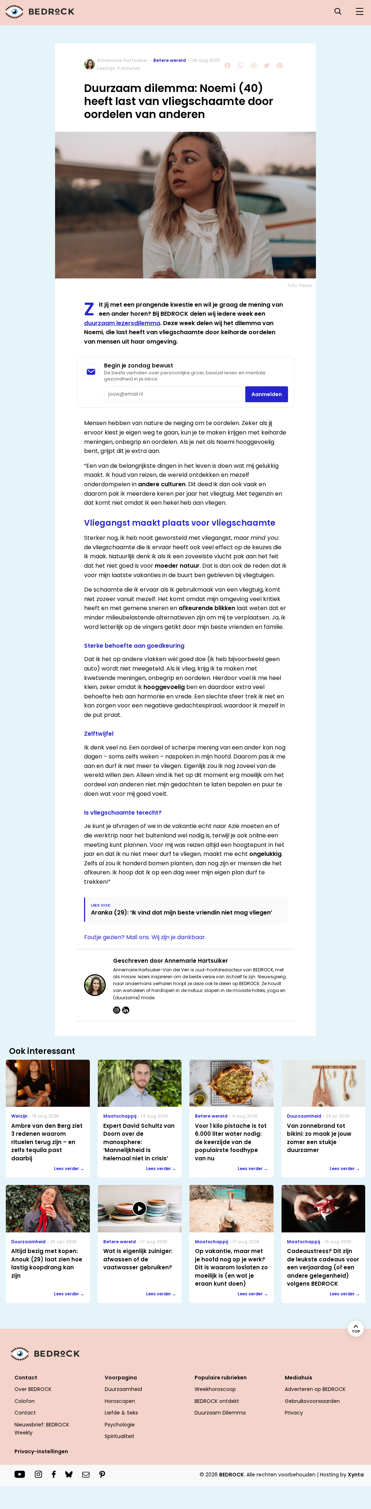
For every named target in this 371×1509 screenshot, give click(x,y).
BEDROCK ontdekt (217, 1401)
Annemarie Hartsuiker (122, 60)
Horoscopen (120, 1401)
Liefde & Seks (121, 1412)
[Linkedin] (125, 1010)
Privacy (294, 1412)
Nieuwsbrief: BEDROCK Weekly (41, 1428)
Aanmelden (266, 394)
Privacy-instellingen (41, 1451)
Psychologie (120, 1424)
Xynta (356, 1474)
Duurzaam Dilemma (220, 1412)
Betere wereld (169, 60)
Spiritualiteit (119, 1436)
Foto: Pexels (300, 285)
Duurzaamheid (123, 1389)
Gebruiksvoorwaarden (312, 1401)
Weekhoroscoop (215, 1389)
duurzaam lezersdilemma (122, 323)
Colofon (24, 1401)
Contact (25, 1412)
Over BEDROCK (32, 1389)
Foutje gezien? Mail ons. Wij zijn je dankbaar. (145, 937)
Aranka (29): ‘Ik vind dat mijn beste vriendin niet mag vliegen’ (181, 912)
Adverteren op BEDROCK (315, 1389)
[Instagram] (116, 1010)
